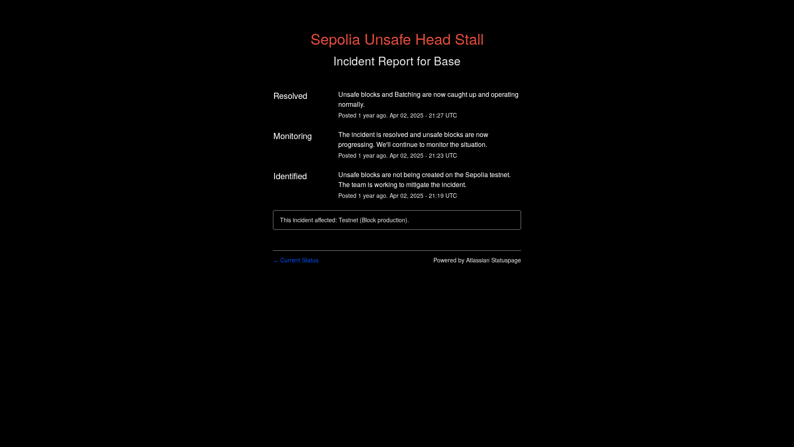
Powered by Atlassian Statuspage (477, 260)
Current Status (295, 260)
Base (447, 60)
